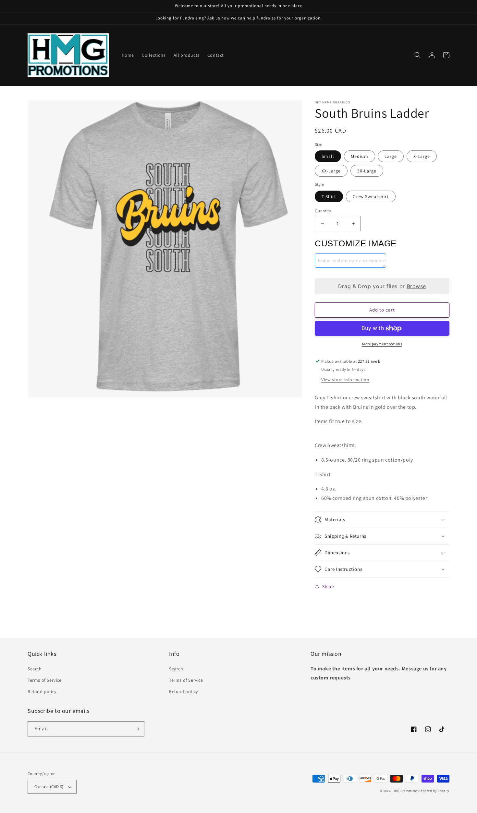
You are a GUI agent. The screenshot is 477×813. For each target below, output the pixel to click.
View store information (345, 380)
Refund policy (42, 691)
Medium (359, 156)
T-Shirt (329, 196)
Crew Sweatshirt (371, 196)
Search (35, 669)
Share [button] (328, 586)
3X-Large (366, 171)
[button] (417, 55)
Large (391, 156)
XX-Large (331, 171)
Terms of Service (45, 680)
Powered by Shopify (433, 791)
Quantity (323, 211)
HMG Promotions (405, 791)
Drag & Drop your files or (382, 286)
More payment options (382, 343)
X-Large (421, 156)
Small (328, 156)
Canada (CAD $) (49, 786)
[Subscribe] (137, 728)
